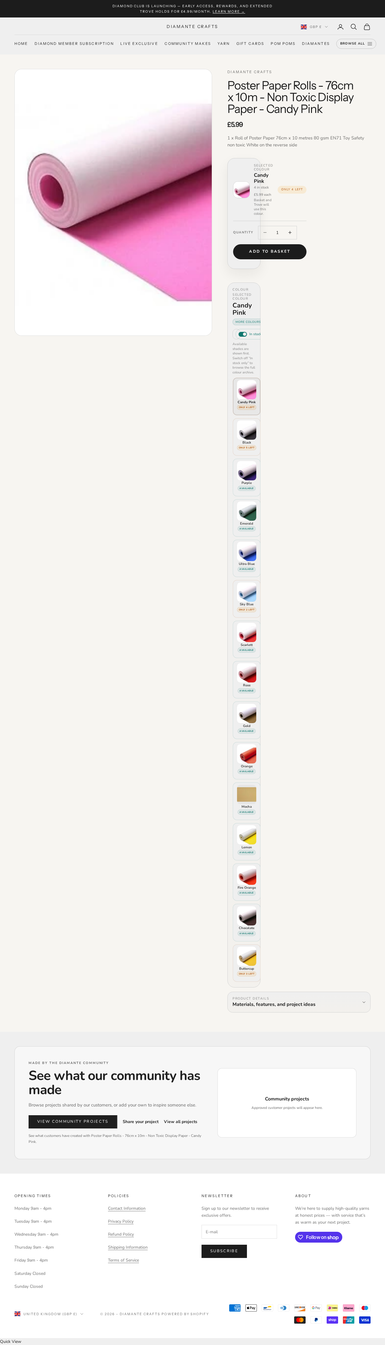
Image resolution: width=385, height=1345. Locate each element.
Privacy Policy (121, 1221)
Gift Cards (250, 44)
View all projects (180, 1122)
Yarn (223, 44)
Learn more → (229, 11)
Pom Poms (283, 44)
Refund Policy (121, 1234)
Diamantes (315, 44)
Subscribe (224, 1251)
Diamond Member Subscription (74, 44)
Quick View (10, 1341)
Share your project (141, 1122)
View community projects (73, 1121)
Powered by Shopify (185, 1314)
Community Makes (188, 44)
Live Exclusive (139, 44)
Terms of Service (123, 1260)
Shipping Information (128, 1247)
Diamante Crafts (249, 72)
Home (21, 44)
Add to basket (269, 251)
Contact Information (127, 1208)
